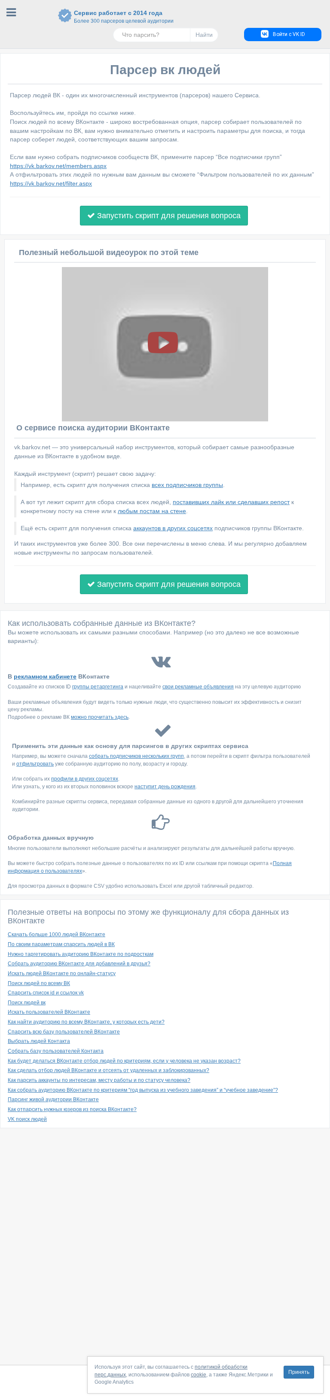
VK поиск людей (27, 1119)
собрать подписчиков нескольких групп (136, 756)
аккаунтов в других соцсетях (173, 528)
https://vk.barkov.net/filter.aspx (51, 183)
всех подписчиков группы (187, 484)
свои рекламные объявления (198, 687)
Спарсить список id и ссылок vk (46, 993)
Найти (204, 34)
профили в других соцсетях (84, 779)
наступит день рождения (165, 787)
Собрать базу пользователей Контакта (56, 1051)
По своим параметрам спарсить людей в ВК (61, 944)
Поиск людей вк (27, 1003)
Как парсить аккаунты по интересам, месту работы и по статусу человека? (99, 1080)
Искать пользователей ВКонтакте (49, 1012)
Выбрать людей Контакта (39, 1041)
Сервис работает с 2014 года (118, 16)
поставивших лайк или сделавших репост (231, 502)
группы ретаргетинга (97, 687)
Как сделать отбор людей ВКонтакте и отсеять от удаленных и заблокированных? (108, 1070)
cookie (198, 1375)
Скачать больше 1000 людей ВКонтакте (56, 934)
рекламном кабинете (45, 676)
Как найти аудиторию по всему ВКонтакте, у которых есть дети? (86, 1022)
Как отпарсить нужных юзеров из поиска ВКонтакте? (72, 1109)
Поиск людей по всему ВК (39, 983)
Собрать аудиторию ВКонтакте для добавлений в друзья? (79, 964)
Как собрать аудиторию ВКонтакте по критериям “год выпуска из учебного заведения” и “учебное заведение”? (143, 1090)
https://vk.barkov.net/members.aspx (58, 165)
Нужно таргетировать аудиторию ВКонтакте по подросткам (80, 954)
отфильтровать (35, 764)
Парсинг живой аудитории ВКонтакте (53, 1100)
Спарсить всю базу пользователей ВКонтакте (64, 1032)
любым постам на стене (152, 511)
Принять (298, 1372)
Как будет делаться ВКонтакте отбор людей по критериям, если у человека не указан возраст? (124, 1061)
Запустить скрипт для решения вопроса (168, 215)
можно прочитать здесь (99, 717)
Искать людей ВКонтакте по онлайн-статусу (62, 973)
